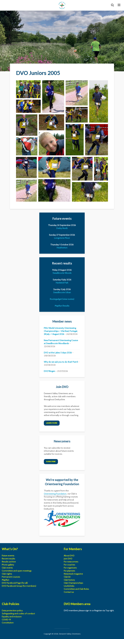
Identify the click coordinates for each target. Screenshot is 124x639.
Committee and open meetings (17, 570)
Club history (69, 579)
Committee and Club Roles (76, 589)
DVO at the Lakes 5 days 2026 (58, 352)
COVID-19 (6, 619)
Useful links (69, 586)
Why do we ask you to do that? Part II (61, 361)
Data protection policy (12, 610)
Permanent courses (11, 576)
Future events (8, 555)
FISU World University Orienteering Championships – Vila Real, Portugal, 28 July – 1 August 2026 (61, 331)
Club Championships (73, 583)
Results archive (9, 561)
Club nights (7, 573)
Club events (7, 567)
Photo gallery (8, 564)
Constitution (8, 622)
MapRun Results (62, 305)
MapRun (5, 579)
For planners (69, 570)
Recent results (8, 558)
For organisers (70, 567)
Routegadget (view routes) (62, 299)
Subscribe (51, 461)
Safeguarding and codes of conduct (18, 613)
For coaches (69, 564)
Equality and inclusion (12, 616)
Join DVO (68, 558)
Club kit (67, 576)
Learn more (51, 423)
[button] (28, 89)
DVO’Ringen (49, 371)
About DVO (69, 555)
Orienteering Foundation (55, 493)
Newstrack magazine (73, 573)
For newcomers (71, 561)
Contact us (69, 592)
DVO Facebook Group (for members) (19, 586)
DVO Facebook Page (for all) (15, 583)
